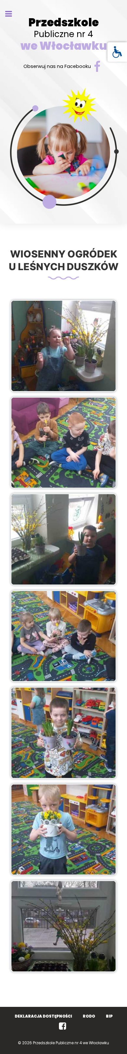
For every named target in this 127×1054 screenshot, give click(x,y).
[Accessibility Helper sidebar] (117, 52)
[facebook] (63, 1026)
